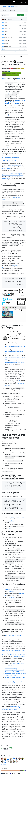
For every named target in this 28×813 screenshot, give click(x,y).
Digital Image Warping (19, 656)
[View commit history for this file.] (24, 19)
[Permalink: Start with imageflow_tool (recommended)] (1, 185)
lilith (5, 19)
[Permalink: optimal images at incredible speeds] (1, 63)
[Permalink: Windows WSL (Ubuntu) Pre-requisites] (1, 533)
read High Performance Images (13, 635)
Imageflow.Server (9, 116)
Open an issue (6, 148)
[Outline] (26, 56)
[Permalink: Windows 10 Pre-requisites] (1, 584)
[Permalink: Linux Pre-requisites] (1, 493)
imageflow (11, 6)
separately (8, 589)
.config (5, 25)
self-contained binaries (15, 165)
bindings (6, 43)
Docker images (6, 168)
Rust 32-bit (15, 599)
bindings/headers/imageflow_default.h (15, 362)
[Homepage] (14, 2)
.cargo (5, 22)
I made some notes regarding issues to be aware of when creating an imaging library (12, 707)
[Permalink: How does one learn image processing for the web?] (1, 631)
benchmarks (7, 40)
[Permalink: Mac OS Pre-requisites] (1, 513)
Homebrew (11, 520)
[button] (24, 222)
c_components (7, 46)
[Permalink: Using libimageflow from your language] (1, 327)
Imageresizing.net (7, 178)
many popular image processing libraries (13, 650)
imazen (5, 6)
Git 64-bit (11, 591)
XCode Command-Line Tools (16, 517)
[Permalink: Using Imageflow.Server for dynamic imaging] (1, 252)
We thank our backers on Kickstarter (12, 173)
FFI (19, 380)
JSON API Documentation (9, 160)
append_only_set (8, 37)
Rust (9, 528)
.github (6, 31)
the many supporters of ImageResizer (12, 174)
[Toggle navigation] (2, 2)
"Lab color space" (9, 665)
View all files (14, 52)
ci (4, 49)
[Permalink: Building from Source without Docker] (1, 436)
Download (5, 78)
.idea (5, 34)
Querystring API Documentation (11, 157)
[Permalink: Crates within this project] (1, 393)
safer (18, 78)
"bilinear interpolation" (18, 663)
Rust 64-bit (11, 597)
